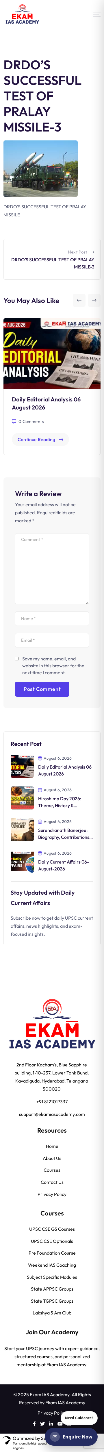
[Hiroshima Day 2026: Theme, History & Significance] (22, 797)
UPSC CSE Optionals (52, 1241)
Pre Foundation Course (52, 1253)
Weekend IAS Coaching (52, 1265)
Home (52, 1146)
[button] (79, 300)
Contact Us (52, 1182)
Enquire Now (77, 1437)
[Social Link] (34, 1424)
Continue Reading (36, 439)
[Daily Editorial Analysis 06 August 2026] (22, 766)
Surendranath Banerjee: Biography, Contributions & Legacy (65, 837)
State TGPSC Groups (52, 1301)
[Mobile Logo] (22, 14)
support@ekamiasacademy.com (52, 1114)
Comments (31, 421)
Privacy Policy (52, 1194)
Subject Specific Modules (52, 1277)
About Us (52, 1158)
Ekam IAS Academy (65, 1402)
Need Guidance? (79, 1417)
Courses (52, 1170)
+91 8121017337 (52, 1101)
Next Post (77, 252)
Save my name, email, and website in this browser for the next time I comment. (53, 665)
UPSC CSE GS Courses (52, 1229)
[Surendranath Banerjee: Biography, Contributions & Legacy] (22, 829)
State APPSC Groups (52, 1289)
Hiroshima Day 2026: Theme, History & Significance (59, 805)
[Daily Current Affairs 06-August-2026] (22, 861)
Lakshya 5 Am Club (52, 1313)
